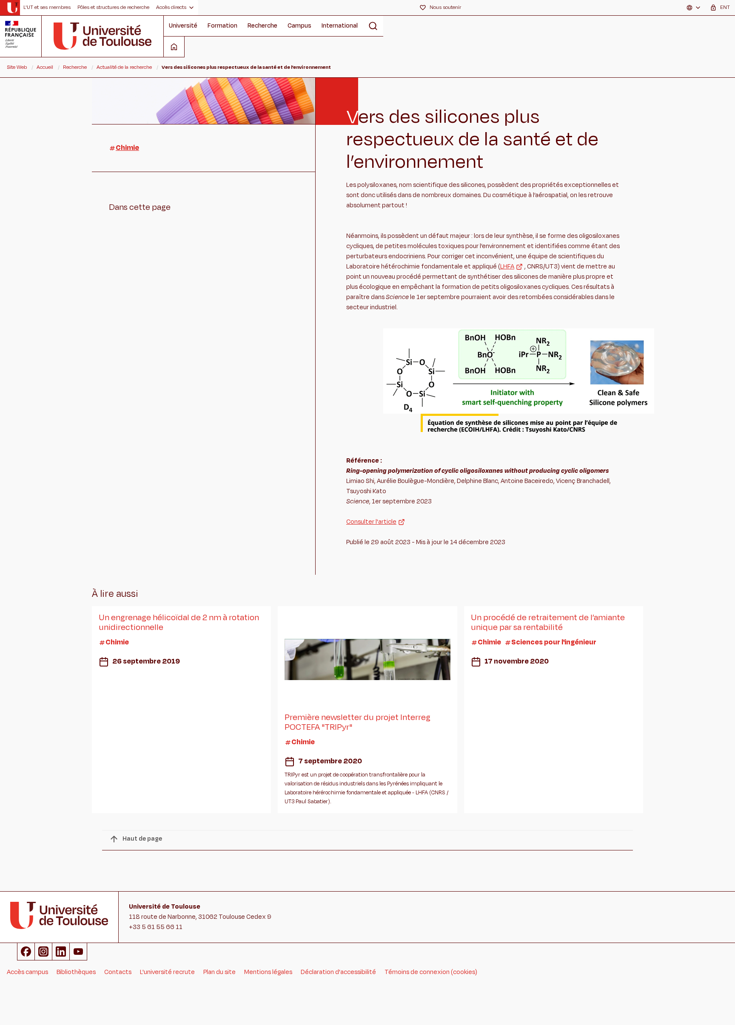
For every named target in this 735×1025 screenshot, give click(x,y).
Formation (222, 25)
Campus (299, 25)
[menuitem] (47, 7)
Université (183, 25)
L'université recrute (167, 972)
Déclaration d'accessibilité (338, 972)
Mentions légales (268, 972)
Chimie (127, 148)
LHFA (507, 266)
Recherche (262, 25)
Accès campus (27, 972)
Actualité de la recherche (124, 67)
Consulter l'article (371, 521)
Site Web (17, 67)
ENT (725, 7)
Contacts (117, 972)
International (340, 25)
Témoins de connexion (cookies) (431, 972)
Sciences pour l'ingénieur (553, 642)
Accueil (45, 67)
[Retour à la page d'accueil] (12, 7)
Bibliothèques (76, 972)
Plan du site (219, 972)
